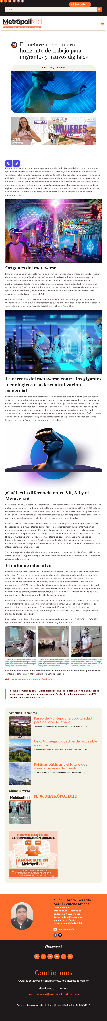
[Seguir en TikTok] (70, 956)
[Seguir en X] (60, 935)
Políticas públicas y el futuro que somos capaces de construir (60, 766)
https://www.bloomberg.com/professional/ (30, 679)
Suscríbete (82, 4)
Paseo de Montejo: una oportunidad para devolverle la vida (63, 720)
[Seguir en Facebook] (55, 935)
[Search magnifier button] (99, 9)
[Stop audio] (16, 163)
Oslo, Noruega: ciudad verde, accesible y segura (65, 743)
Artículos (60, 67)
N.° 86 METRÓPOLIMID (55, 796)
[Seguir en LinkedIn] (57, 956)
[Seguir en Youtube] (63, 956)
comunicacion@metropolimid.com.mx (53, 994)
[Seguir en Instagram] (50, 956)
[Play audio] (8, 163)
